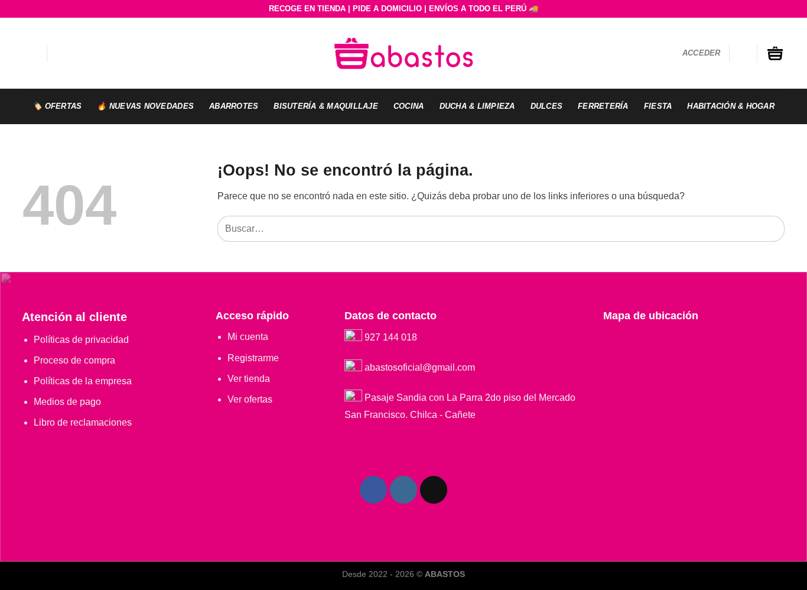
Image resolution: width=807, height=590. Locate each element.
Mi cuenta (247, 337)
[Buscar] (61, 53)
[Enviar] (773, 228)
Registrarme (253, 358)
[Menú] (30, 53)
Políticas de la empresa (83, 381)
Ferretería (603, 106)
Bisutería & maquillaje (326, 106)
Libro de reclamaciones (83, 422)
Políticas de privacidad (81, 340)
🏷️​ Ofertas (57, 106)
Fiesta (658, 106)
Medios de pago (67, 402)
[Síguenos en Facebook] (374, 490)
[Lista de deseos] (743, 53)
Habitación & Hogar (731, 106)
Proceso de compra (74, 360)
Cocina (408, 106)
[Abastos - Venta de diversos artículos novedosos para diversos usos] (403, 53)
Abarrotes (233, 106)
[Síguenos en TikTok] (434, 490)
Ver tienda (248, 379)
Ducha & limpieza (477, 106)
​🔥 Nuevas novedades (145, 106)
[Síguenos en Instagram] (404, 490)
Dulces (547, 106)
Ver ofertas (249, 399)
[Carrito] (775, 53)
